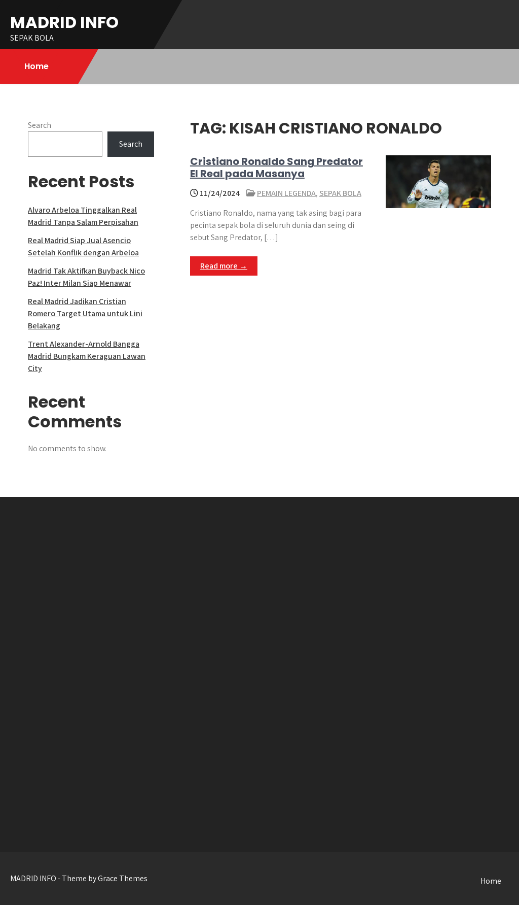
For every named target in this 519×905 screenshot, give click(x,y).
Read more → (223, 265)
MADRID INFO (64, 22)
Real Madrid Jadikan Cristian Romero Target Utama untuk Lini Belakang (85, 313)
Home (36, 66)
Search (39, 125)
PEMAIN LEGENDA (286, 193)
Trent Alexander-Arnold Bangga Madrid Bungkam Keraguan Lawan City (86, 356)
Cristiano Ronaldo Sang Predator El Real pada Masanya (276, 167)
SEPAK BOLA (340, 193)
